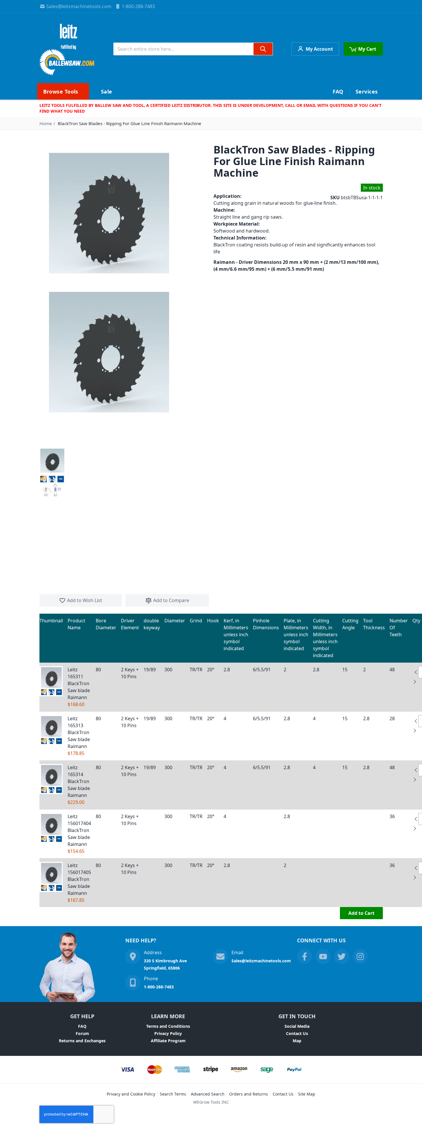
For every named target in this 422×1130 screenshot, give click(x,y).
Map (297, 1040)
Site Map (306, 1094)
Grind (196, 620)
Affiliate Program (168, 1040)
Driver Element (130, 624)
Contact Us (297, 1033)
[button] (52, 460)
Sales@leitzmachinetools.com (78, 6)
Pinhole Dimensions (266, 624)
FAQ (82, 1026)
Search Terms (173, 1094)
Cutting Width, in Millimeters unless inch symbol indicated (325, 638)
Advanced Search (207, 1094)
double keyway (152, 624)
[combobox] (193, 49)
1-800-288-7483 (138, 6)
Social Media (297, 1026)
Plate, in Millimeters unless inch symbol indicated (296, 634)
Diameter (174, 620)
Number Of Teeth (399, 627)
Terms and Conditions (168, 1026)
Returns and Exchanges (82, 1040)
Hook (213, 620)
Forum (82, 1033)
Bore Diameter (106, 624)
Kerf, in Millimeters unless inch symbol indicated (236, 634)
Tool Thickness (374, 624)
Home (45, 123)
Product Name (76, 624)
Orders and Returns (248, 1094)
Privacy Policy (168, 1033)
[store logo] (67, 49)
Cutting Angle (350, 624)
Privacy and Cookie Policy (131, 1094)
